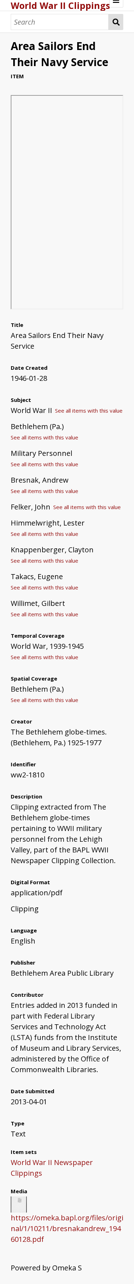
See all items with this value (89, 410)
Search (116, 22)
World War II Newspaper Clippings (52, 1168)
